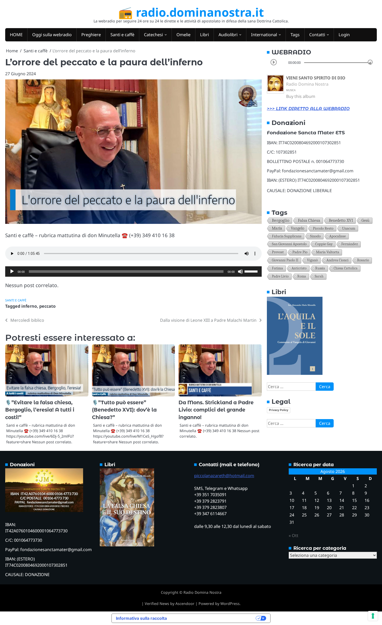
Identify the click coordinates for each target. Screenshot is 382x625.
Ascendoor (184, 603)
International (264, 34)
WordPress (230, 603)
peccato (47, 306)
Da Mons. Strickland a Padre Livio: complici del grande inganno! (216, 410)
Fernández (349, 244)
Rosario (363, 260)
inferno (29, 306)
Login (344, 34)
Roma (301, 276)
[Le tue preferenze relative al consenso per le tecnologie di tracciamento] (373, 616)
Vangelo (297, 228)
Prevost (278, 252)
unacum (348, 228)
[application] (133, 271)
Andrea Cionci (337, 260)
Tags (295, 34)
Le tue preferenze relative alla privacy (213, 618)
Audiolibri (228, 34)
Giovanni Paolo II (285, 260)
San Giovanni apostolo (289, 244)
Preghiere (91, 34)
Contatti (317, 34)
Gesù (365, 220)
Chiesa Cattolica (346, 268)
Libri (204, 34)
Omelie (183, 34)
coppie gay (324, 244)
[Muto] (240, 271)
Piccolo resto (323, 228)
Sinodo (315, 236)
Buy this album (300, 96)
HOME (16, 34)
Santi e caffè (122, 34)
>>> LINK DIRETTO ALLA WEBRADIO (308, 108)
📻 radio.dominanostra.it (191, 12)
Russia (320, 268)
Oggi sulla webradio (52, 34)
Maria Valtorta (327, 252)
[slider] (252, 271)
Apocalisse (337, 236)
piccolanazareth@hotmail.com (224, 475)
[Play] (12, 271)
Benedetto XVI (341, 220)
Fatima (277, 268)
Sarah (319, 276)
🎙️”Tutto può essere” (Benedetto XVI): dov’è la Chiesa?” (124, 410)
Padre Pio (299, 252)
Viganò (312, 260)
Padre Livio (280, 276)
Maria (277, 228)
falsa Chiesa (309, 220)
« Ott (293, 535)
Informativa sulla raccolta (141, 618)
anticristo (299, 268)
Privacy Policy (278, 410)
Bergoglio (280, 220)
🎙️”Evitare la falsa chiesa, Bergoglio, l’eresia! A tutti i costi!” (39, 410)
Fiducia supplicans (286, 236)
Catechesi (153, 34)
